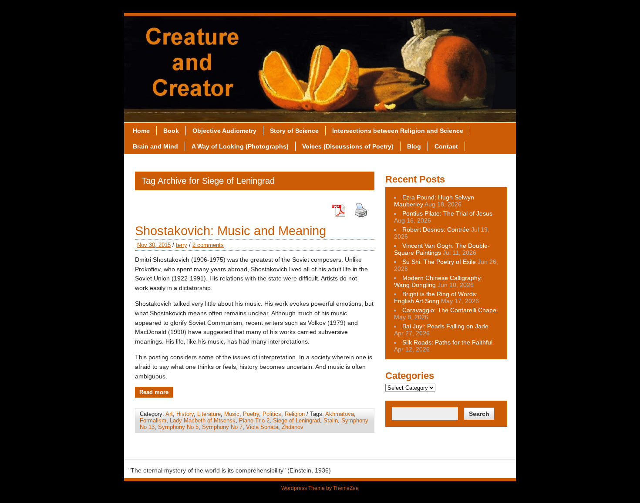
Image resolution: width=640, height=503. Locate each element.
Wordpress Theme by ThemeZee (320, 488)
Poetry (251, 414)
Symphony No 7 (222, 427)
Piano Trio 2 (254, 420)
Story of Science (294, 130)
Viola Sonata (262, 427)
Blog (414, 146)
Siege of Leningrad (296, 420)
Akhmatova (339, 414)
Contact (446, 146)
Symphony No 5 (178, 427)
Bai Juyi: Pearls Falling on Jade (445, 326)
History (185, 414)
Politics (272, 414)
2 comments (208, 245)
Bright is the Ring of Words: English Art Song (436, 297)
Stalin (330, 420)
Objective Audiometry (224, 130)
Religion (295, 414)
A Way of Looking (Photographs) (240, 146)
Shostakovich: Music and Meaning (230, 231)
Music (231, 414)
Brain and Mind (155, 146)
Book (171, 130)
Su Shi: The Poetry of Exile (439, 261)
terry (181, 245)
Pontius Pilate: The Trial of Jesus (447, 213)
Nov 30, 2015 (154, 245)
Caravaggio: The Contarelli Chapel (450, 310)
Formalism (153, 420)
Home (141, 130)
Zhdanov (292, 427)
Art (169, 414)
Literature (209, 414)
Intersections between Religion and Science (397, 130)
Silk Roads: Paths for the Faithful (447, 342)
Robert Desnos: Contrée (435, 229)
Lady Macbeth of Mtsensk (203, 420)
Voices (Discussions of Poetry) (348, 146)
